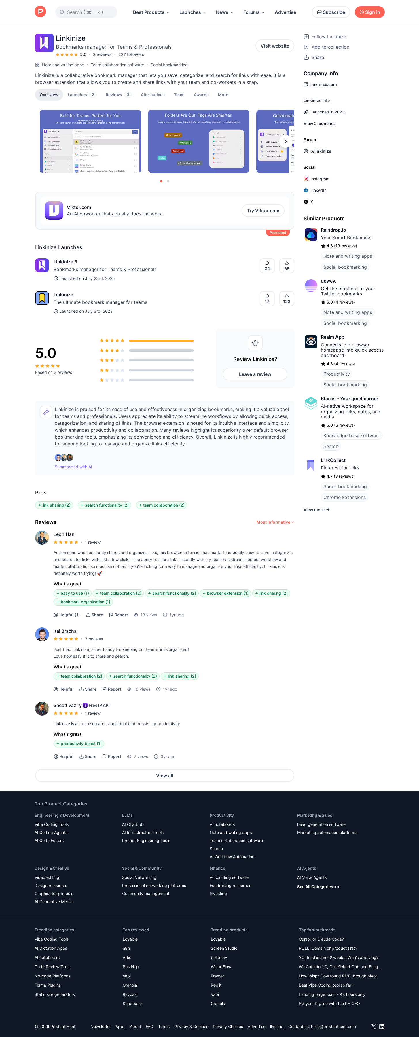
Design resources (51, 885)
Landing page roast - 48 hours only (332, 994)
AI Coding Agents (51, 832)
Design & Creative (52, 868)
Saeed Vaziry (68, 705)
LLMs (127, 815)
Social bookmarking (169, 64)
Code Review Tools (52, 966)
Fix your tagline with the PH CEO (329, 1003)
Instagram (319, 178)
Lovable (130, 938)
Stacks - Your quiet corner (349, 398)
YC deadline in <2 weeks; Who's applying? (338, 957)
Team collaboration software (117, 64)
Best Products (148, 12)
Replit (216, 985)
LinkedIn (318, 190)
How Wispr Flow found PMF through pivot (338, 975)
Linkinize (63, 294)
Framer (217, 975)
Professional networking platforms (154, 885)
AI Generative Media (54, 901)
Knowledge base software (351, 435)
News (222, 12)
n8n (126, 948)
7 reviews (94, 638)
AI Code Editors (49, 840)
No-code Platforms (52, 975)
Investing (218, 893)
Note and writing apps (63, 64)
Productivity (336, 374)
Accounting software (229, 877)
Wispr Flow (221, 966)
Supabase (132, 1003)
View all (164, 775)
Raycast (130, 994)
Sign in (372, 12)
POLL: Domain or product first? (328, 948)
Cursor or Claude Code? (321, 938)
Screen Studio (224, 948)
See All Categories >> (318, 886)
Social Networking (139, 877)
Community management (145, 893)
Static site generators (55, 994)
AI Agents (306, 868)
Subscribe (334, 12)
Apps (120, 1026)
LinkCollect (333, 460)
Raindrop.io (333, 230)
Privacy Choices (228, 1026)
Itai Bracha (65, 631)
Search (330, 446)
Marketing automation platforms (327, 832)
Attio (127, 957)
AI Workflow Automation (232, 856)
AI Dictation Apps (51, 948)
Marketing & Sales (314, 815)
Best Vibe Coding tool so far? (326, 985)
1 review (93, 542)
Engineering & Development (62, 815)
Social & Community (142, 868)
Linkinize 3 (65, 262)
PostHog (131, 966)
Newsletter (100, 1026)
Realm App (332, 337)
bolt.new (219, 957)
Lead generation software (321, 824)
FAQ (149, 1026)
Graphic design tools (54, 893)
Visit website (275, 46)
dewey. (328, 281)
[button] (223, 94)
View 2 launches (320, 123)
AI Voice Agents (312, 877)
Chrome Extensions (344, 497)
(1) (69, 614)
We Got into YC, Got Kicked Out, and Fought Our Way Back (340, 967)
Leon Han (64, 534)
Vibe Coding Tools (52, 824)
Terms (164, 1026)
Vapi (127, 975)
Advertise (285, 12)
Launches (190, 12)
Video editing (47, 877)
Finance (217, 868)
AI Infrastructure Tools (143, 832)
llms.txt (277, 1026)
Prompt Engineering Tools (146, 840)
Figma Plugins (48, 985)
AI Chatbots (133, 824)
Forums (251, 12)
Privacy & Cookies (191, 1026)
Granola (130, 985)
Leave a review (255, 374)
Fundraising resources (230, 885)
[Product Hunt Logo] (40, 12)
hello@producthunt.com (333, 1026)
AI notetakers (222, 824)
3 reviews (102, 54)
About (135, 1026)
